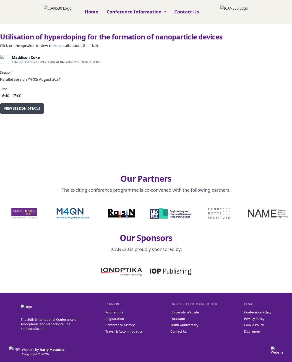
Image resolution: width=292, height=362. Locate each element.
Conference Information (134, 12)
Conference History (120, 325)
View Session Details (22, 108)
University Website (184, 312)
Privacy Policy (254, 318)
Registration (114, 318)
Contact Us (186, 12)
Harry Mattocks (52, 349)
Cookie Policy (254, 325)
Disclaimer (252, 331)
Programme (114, 312)
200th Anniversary (184, 325)
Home (91, 12)
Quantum (177, 318)
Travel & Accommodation (124, 331)
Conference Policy (257, 312)
